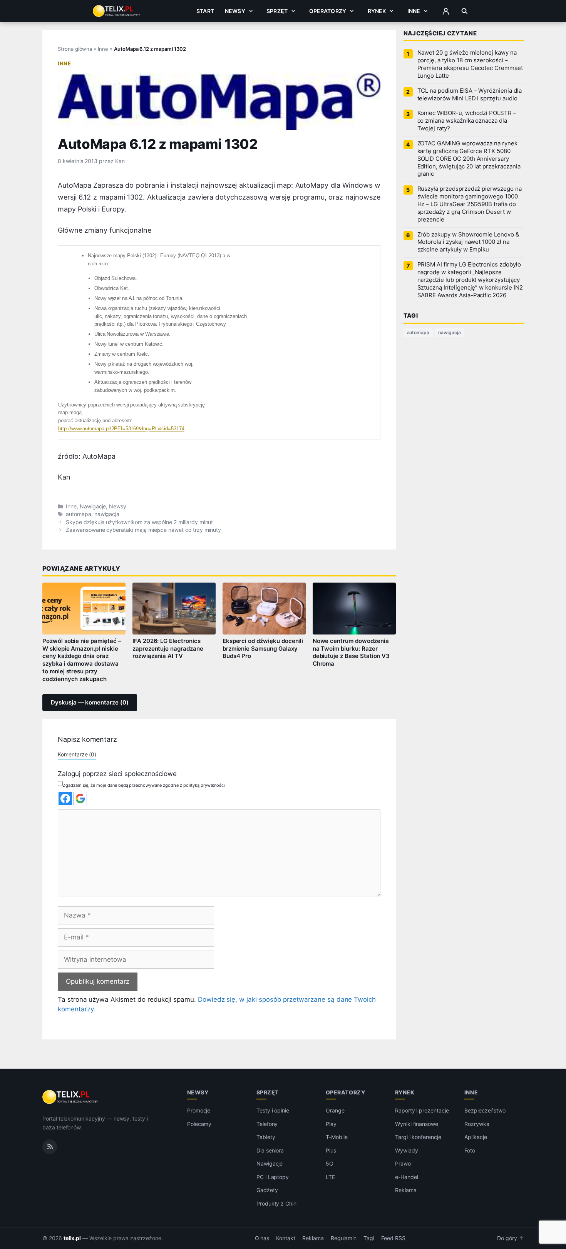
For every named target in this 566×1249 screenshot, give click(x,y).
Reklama (406, 1190)
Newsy (235, 11)
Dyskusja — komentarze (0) (90, 702)
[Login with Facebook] (65, 798)
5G (329, 1163)
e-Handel (406, 1177)
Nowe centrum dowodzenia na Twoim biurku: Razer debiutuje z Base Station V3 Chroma (351, 653)
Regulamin (344, 1238)
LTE (330, 1177)
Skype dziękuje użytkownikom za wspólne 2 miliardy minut (139, 522)
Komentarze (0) (77, 754)
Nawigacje (93, 506)
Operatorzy (327, 11)
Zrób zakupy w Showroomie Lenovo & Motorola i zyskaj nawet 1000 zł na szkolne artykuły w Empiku (468, 242)
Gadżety (267, 1190)
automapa (78, 514)
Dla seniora (270, 1150)
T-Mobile (337, 1137)
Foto (469, 1150)
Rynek (377, 11)
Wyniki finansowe (416, 1124)
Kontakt (285, 1238)
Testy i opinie (272, 1110)
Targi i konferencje (418, 1137)
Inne (413, 11)
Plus (331, 1150)
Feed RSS (393, 1238)
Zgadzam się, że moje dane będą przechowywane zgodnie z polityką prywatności (144, 785)
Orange (335, 1110)
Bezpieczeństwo (485, 1110)
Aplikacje (475, 1137)
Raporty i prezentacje (422, 1110)
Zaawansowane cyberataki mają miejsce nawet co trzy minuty (143, 530)
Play (331, 1124)
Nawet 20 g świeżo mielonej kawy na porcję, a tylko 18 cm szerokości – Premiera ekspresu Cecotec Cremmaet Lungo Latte (470, 64)
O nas (262, 1238)
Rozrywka (476, 1124)
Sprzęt (277, 11)
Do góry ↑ (510, 1238)
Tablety (265, 1137)
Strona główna (75, 49)
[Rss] (49, 1146)
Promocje (199, 1110)
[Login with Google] (80, 798)
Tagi (368, 1238)
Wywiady (406, 1150)
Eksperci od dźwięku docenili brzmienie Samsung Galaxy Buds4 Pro (263, 649)
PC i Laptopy (272, 1177)
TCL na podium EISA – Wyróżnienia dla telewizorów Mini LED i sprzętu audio (469, 94)
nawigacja (107, 514)
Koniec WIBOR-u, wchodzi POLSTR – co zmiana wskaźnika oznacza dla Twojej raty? (466, 121)
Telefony (267, 1124)
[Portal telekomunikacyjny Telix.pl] (70, 1097)
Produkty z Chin (276, 1203)
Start (205, 11)
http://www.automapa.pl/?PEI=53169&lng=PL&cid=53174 (121, 428)
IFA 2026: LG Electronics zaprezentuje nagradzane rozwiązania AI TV (167, 649)
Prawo (403, 1163)
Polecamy (199, 1124)
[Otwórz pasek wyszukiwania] (464, 11)
